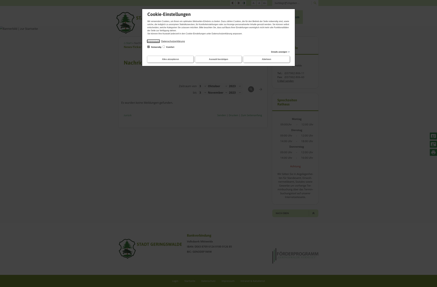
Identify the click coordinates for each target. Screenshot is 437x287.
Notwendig (156, 47)
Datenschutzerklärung (173, 41)
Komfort (170, 47)
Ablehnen (266, 59)
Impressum (153, 41)
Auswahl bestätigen (218, 59)
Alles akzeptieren (170, 59)
